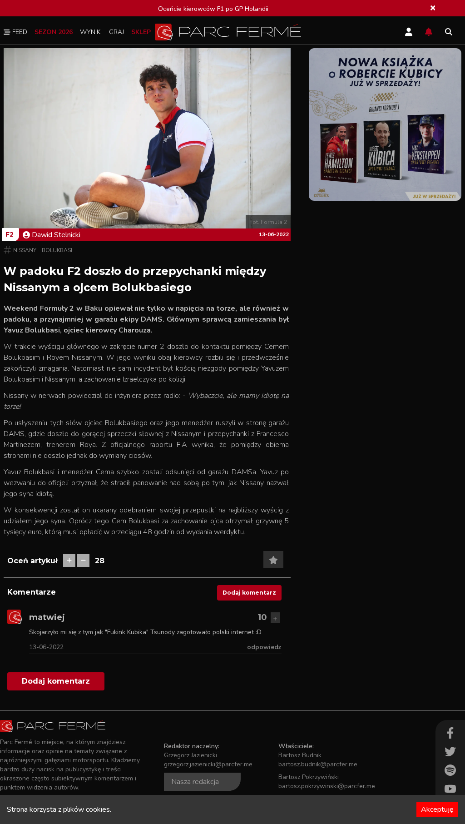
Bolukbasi (57, 250)
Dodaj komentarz (249, 592)
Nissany (24, 250)
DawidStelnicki (56, 235)
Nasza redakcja (195, 782)
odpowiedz (264, 647)
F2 (9, 234)
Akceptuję (437, 809)
